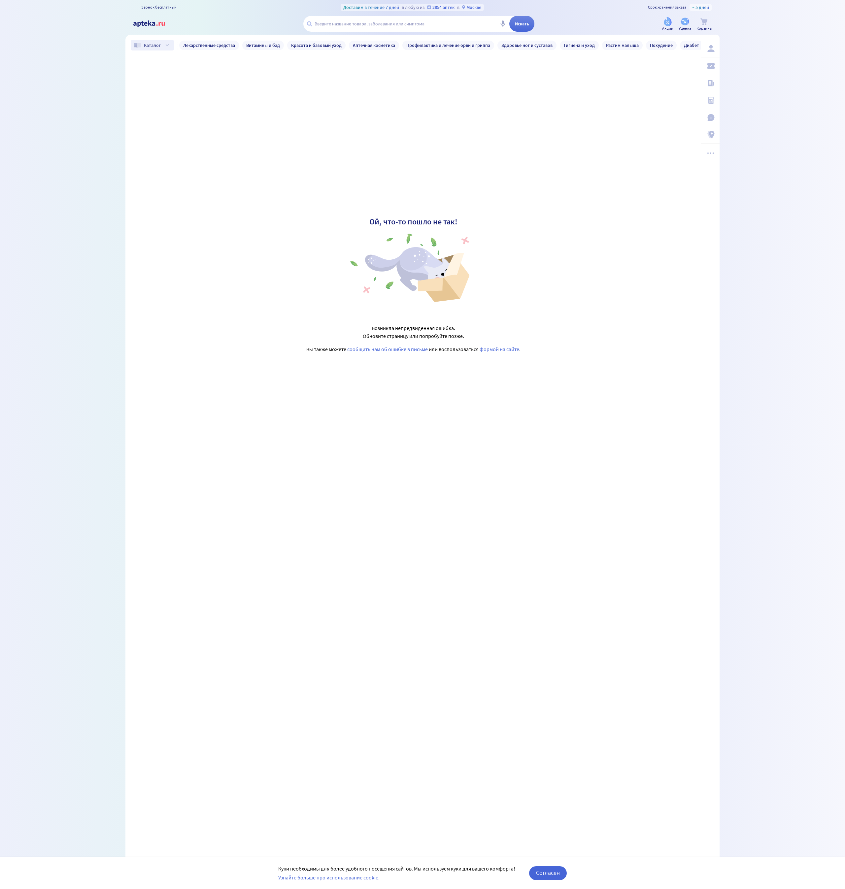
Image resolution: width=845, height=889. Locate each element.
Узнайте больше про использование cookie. (329, 877)
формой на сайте (499, 349)
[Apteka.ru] (154, 24)
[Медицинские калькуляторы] (710, 100)
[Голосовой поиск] (502, 23)
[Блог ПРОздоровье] (710, 83)
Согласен (548, 872)
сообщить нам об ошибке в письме (387, 349)
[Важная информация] (710, 117)
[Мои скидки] (710, 66)
